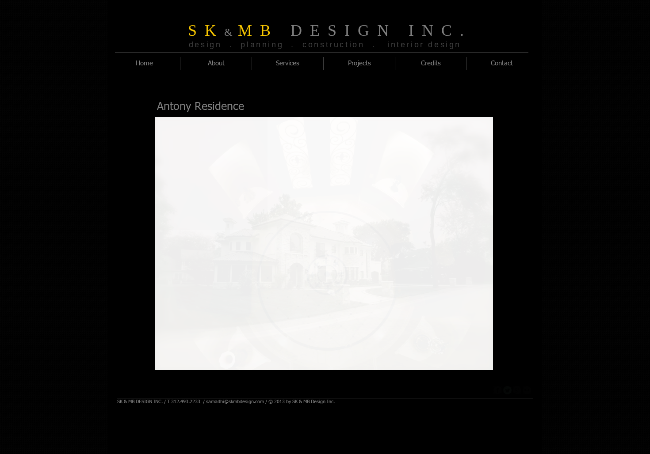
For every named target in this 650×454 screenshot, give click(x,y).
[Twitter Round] (507, 390)
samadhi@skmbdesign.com (235, 401)
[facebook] (497, 390)
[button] (324, 244)
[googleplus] (517, 390)
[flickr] (527, 390)
